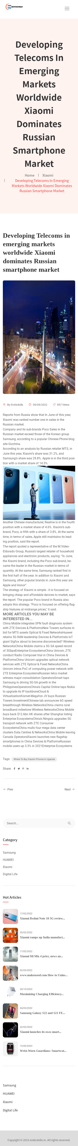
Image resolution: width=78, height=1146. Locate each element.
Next (68, 789)
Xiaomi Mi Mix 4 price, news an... (41, 956)
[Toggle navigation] (67, 8)
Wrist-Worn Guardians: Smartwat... (43, 1050)
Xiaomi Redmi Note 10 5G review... (42, 918)
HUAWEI (8, 860)
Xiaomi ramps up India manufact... (42, 937)
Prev (10, 789)
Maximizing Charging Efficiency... (42, 994)
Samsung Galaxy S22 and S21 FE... (42, 1013)
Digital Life (10, 874)
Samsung (9, 852)
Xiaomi (47, 175)
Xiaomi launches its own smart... (40, 1031)
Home (29, 175)
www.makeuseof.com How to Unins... (44, 975)
